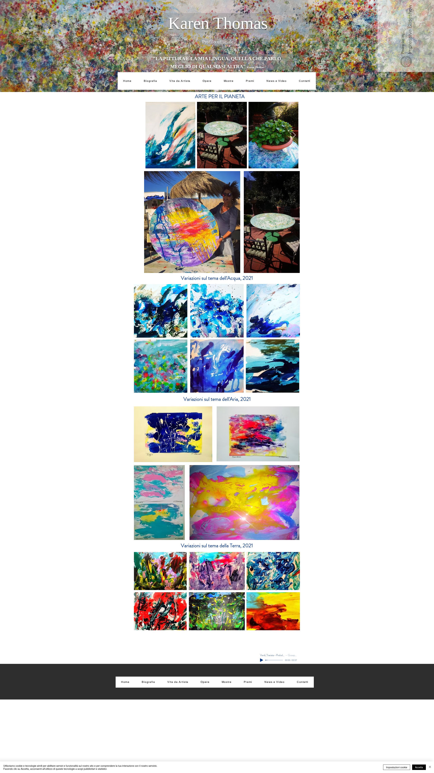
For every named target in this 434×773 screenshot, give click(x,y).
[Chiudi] (430, 767)
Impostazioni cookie (396, 767)
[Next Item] (294, 135)
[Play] (261, 660)
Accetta (419, 767)
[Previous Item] (150, 135)
